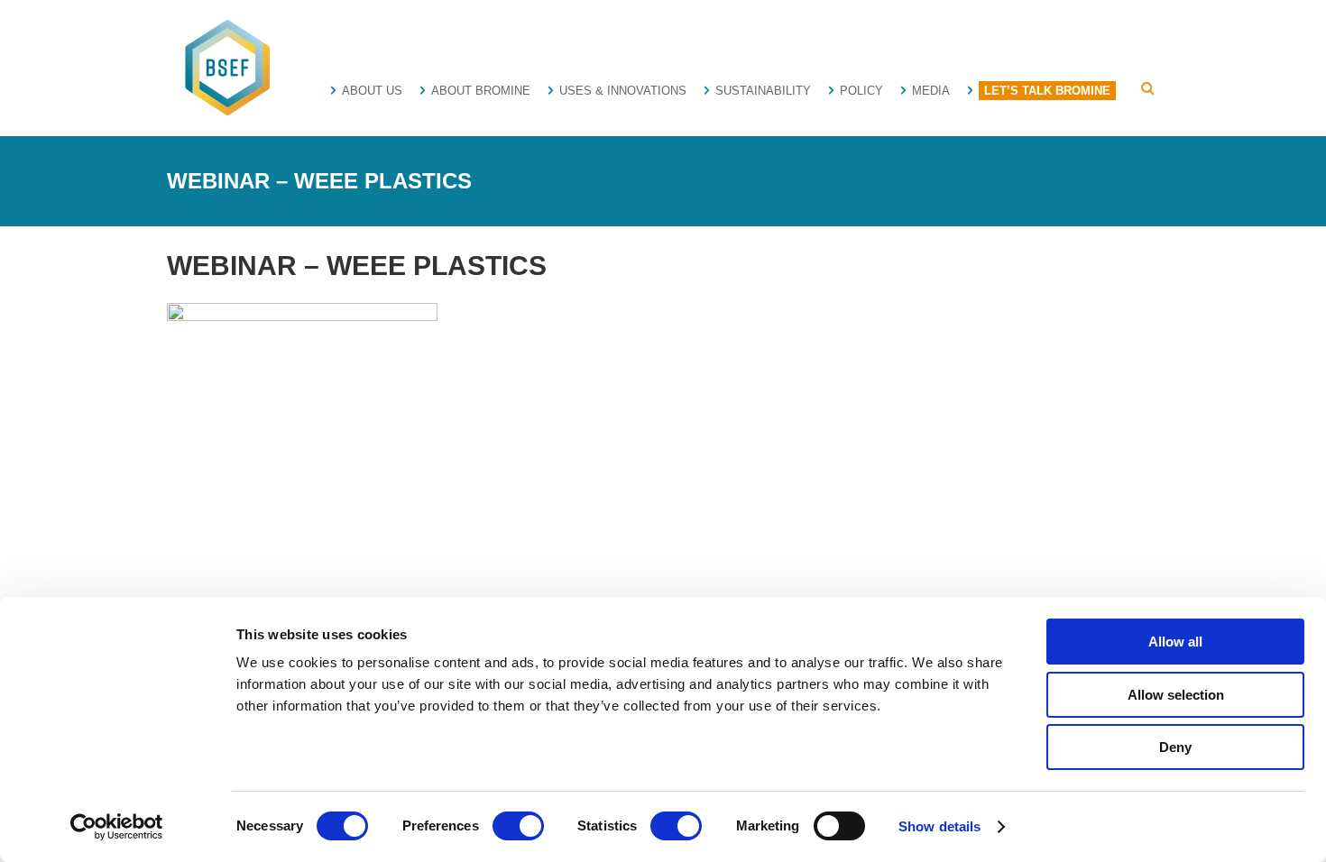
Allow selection (1176, 694)
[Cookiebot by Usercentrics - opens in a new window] (117, 826)
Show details (939, 826)
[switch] (518, 826)
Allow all (1175, 641)
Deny (1175, 747)
